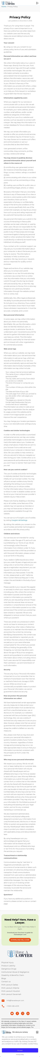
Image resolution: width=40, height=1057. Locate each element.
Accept (20, 1050)
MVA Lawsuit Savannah (11, 994)
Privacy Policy (20, 1054)
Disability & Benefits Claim (12, 975)
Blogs (3, 978)
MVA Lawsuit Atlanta (10, 988)
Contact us (6, 982)
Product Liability (8, 966)
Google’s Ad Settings (19, 520)
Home (3, 6)
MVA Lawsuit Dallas (9, 985)
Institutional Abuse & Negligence (15, 972)
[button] (37, 1032)
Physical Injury (7, 963)
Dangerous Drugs (8, 969)
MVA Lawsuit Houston (10, 991)
